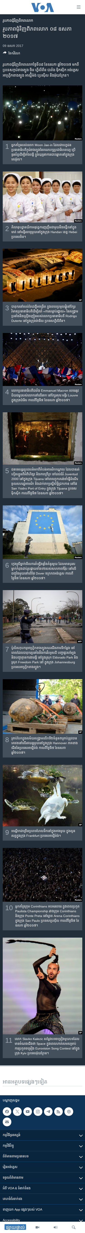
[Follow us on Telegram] (48, 1111)
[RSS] (58, 1111)
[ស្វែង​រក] (73, 1227)
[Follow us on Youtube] (27, 1111)
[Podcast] (68, 1111)
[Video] (37, 1227)
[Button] (11, 54)
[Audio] (55, 1227)
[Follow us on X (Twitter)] (17, 1111)
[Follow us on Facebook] (7, 1111)
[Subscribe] (7, 1121)
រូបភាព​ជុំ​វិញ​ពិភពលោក (18, 20)
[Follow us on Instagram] (38, 1111)
